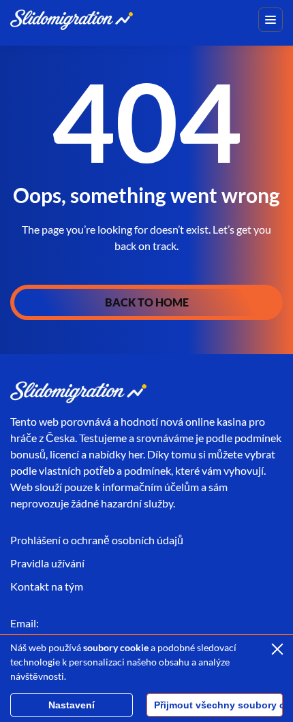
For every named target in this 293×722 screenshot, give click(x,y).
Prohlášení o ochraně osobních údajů (96, 539)
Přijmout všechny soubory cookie (218, 705)
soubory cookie (116, 647)
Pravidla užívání (47, 562)
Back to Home (147, 302)
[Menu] (270, 19)
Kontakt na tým (46, 586)
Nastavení (71, 705)
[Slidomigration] (71, 19)
